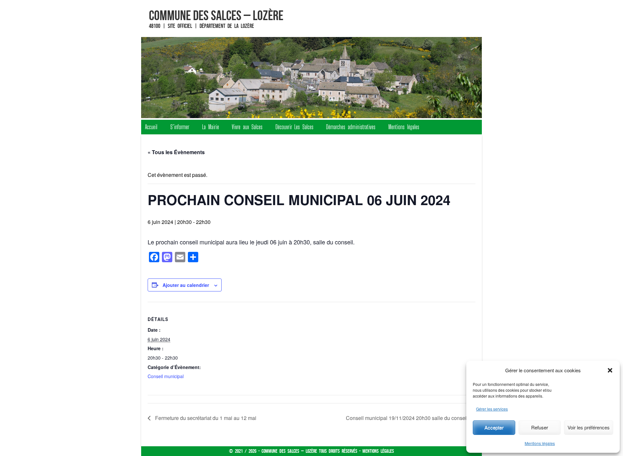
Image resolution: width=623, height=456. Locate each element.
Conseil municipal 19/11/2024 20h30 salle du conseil (407, 418)
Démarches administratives (350, 126)
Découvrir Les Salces (294, 126)
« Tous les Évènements (176, 152)
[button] (610, 370)
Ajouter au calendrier (186, 285)
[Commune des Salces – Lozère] (311, 77)
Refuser (539, 427)
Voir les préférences (589, 427)
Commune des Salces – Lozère (216, 15)
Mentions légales (540, 443)
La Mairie (210, 126)
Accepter (494, 427)
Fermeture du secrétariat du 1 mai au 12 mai (205, 418)
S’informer (179, 126)
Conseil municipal (166, 376)
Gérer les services (492, 409)
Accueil (151, 126)
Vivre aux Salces (247, 126)
